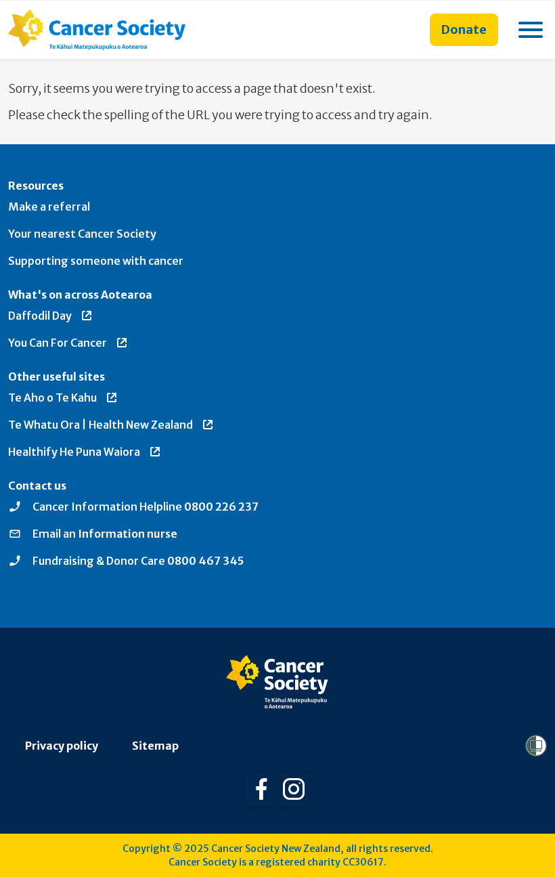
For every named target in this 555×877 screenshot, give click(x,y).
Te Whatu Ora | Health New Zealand (100, 424)
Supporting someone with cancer (95, 261)
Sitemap (155, 745)
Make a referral (49, 206)
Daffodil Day (40, 315)
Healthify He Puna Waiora (74, 451)
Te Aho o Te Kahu (52, 397)
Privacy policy (61, 745)
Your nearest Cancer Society (82, 233)
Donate (464, 29)
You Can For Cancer (57, 342)
